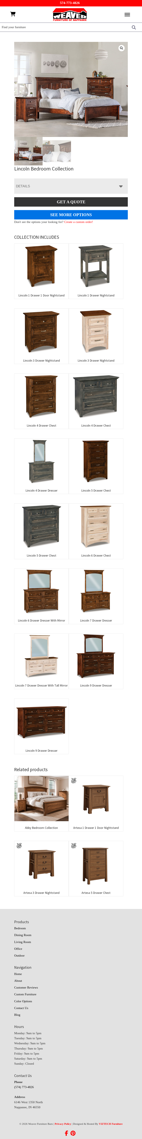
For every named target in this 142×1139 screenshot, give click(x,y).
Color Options (23, 1001)
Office (18, 948)
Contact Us (21, 1008)
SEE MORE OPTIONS (71, 215)
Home (18, 974)
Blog (17, 1014)
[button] (121, 48)
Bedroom (20, 928)
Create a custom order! (78, 222)
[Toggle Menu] (127, 14)
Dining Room (22, 935)
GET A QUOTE (71, 202)
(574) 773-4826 (24, 1087)
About (18, 980)
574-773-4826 (70, 3)
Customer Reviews (26, 987)
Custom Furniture (25, 994)
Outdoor (19, 955)
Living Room (22, 942)
